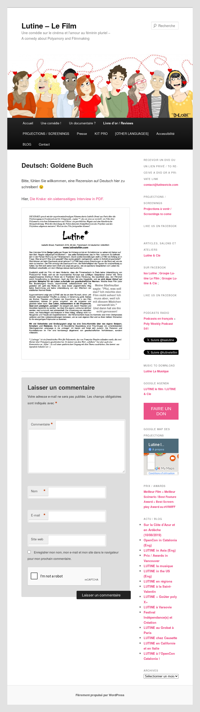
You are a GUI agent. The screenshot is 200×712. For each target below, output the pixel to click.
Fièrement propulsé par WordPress (100, 695)
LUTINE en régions (158, 581)
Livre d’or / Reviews (118, 123)
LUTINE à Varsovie (158, 607)
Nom (38, 491)
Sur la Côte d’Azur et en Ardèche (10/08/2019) (159, 529)
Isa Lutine (150, 273)
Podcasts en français (158, 318)
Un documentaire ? (82, 123)
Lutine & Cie (152, 255)
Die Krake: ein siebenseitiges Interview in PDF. (67, 198)
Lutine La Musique (156, 371)
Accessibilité (165, 133)
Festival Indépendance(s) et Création (158, 617)
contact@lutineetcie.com (161, 184)
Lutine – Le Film (49, 25)
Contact (44, 144)
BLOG (27, 144)
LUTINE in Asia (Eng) (160, 550)
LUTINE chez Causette (160, 637)
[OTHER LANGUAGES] (132, 133)
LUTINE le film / (154, 389)
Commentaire (42, 424)
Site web (37, 539)
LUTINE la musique (158, 566)
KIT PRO (101, 133)
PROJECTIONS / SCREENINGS (46, 133)
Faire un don (161, 411)
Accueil (28, 123)
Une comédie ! (51, 123)
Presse (82, 133)
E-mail (38, 515)
